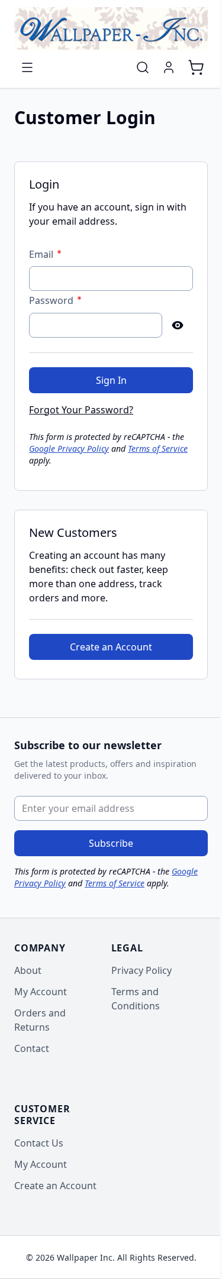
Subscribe (111, 843)
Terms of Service (158, 448)
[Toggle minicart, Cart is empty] (196, 67)
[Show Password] (177, 325)
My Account (40, 991)
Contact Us (38, 1143)
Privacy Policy (141, 970)
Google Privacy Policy (69, 448)
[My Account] (168, 67)
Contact (31, 1048)
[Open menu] (27, 67)
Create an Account (55, 1185)
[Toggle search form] (142, 67)
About (27, 970)
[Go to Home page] (111, 28)
